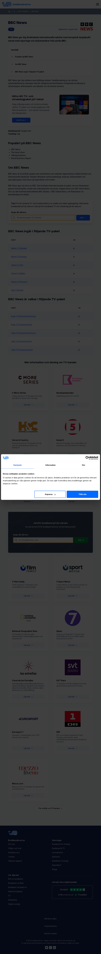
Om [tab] (83, 465)
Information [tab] (50, 465)
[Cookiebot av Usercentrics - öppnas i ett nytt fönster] (87, 458)
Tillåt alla (82, 494)
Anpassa (48, 494)
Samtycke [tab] (17, 465)
